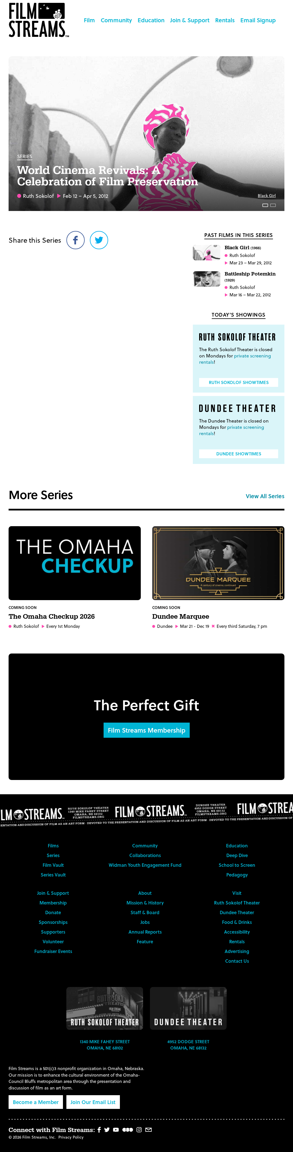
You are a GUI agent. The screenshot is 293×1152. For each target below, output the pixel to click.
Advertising (237, 951)
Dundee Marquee (180, 616)
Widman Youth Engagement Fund (145, 865)
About (145, 893)
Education (151, 20)
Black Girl (267, 195)
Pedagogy (237, 874)
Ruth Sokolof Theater (237, 902)
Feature (145, 941)
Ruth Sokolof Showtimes (239, 382)
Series (24, 156)
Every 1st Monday (63, 626)
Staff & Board (144, 912)
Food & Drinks (237, 922)
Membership (53, 902)
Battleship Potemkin (250, 276)
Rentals (225, 20)
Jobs (145, 922)
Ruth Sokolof (38, 196)
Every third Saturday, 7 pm (242, 626)
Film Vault (53, 865)
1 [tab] (265, 205)
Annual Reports (145, 931)
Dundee (165, 626)
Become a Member (36, 1102)
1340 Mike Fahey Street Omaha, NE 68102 (105, 1044)
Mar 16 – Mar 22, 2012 (250, 295)
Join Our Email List (93, 1102)
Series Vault (53, 874)
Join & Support (189, 20)
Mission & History (145, 902)
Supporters (53, 931)
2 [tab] (273, 205)
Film (89, 20)
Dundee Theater (237, 912)
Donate (53, 912)
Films (53, 845)
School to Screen (237, 865)
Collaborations (145, 855)
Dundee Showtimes (238, 454)
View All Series (265, 496)
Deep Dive (237, 855)
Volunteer (53, 941)
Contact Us (237, 961)
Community (116, 20)
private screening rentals (235, 358)
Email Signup (258, 20)
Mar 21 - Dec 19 (194, 626)
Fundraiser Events (53, 951)
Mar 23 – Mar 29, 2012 (250, 263)
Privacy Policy (71, 1137)
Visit (236, 893)
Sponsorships (53, 922)
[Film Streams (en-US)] (40, 20)
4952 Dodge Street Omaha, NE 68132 (188, 1044)
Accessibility (237, 931)
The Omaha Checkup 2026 (52, 616)
